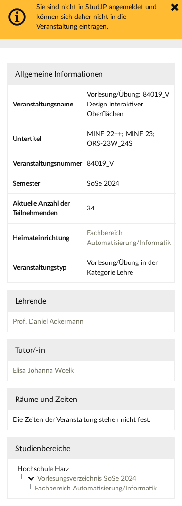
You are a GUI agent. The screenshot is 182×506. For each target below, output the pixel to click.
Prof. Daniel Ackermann (48, 321)
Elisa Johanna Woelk (43, 370)
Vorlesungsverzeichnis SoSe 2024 (86, 478)
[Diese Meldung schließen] (175, 7)
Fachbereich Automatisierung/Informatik (96, 488)
